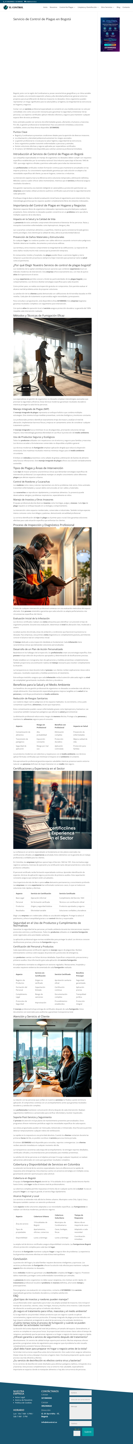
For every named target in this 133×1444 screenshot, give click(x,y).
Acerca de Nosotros (23, 1400)
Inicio (45, 7)
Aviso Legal (20, 1397)
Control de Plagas (66, 7)
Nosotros (53, 7)
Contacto (126, 7)
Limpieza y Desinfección (87, 7)
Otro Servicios (106, 7)
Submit (87, 1431)
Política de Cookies (23, 1402)
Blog (118, 7)
